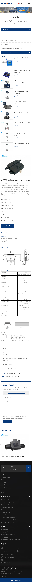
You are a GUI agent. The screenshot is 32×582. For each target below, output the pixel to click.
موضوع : (14, 393)
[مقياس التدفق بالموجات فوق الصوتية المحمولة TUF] (7, 73)
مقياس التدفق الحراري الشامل (9, 517)
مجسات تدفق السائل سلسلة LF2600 (14, 376)
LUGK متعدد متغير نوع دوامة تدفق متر (22, 122)
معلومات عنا (5, 480)
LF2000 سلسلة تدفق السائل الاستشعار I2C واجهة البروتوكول (15, 360)
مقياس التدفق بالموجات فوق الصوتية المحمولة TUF (22, 71)
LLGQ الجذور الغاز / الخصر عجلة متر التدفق (22, 102)
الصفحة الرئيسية (12, 20)
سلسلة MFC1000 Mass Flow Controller (15, 374)
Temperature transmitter (8, 41)
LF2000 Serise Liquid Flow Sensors (16, 393)
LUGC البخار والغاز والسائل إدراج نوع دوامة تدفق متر (22, 134)
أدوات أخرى (4, 37)
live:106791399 (7, 562)
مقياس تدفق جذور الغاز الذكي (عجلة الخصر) (22, 58)
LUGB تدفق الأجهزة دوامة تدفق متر (21, 143)
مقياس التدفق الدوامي (7, 504)
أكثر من (16, 62)
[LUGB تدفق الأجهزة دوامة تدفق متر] (7, 147)
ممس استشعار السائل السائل (11, 368)
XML (4, 492)
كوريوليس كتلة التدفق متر (8, 522)
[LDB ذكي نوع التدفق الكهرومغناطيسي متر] (7, 84)
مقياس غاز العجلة (6, 512)
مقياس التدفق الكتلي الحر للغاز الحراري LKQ (21, 92)
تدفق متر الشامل (6, 499)
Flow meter (20, 20)
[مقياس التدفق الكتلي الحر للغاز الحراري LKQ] (7, 94)
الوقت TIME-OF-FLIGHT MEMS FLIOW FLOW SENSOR (14, 353)
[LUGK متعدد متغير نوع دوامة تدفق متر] (7, 126)
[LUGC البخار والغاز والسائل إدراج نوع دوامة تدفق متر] (7, 136)
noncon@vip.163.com (9, 560)
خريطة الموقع (5, 487)
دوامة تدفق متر (6, 515)
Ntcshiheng (10, 576)
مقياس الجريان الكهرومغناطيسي (10, 520)
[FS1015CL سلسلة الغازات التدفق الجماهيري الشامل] (15, 444)
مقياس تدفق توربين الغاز (8, 507)
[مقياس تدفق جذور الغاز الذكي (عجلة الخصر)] (7, 62)
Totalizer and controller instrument (11, 48)
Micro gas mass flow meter (9, 22)
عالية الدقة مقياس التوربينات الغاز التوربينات (21, 113)
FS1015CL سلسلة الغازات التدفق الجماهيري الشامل (12, 456)
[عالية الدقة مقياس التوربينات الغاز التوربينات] (7, 115)
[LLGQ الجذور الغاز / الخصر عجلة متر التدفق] (7, 105)
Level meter (4, 44)
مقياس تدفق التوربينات (8, 510)
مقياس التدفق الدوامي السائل (9, 502)
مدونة (4, 490)
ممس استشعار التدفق (10, 364)
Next (29, 444)
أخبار (4, 485)
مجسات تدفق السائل (9, 348)
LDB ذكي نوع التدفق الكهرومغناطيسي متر (19, 82)
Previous (0, 444)
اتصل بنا (6, 226)
